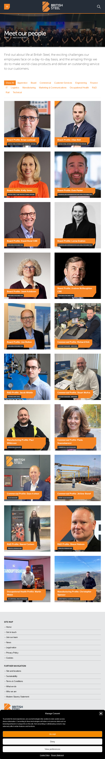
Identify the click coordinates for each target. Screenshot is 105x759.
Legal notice (11, 647)
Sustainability (11, 676)
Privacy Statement (57, 755)
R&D (94, 87)
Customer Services (63, 83)
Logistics (15, 87)
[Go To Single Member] (27, 124)
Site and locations (13, 671)
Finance (94, 83)
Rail (8, 92)
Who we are (11, 691)
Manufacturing (29, 87)
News (8, 642)
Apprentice (22, 83)
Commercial (45, 83)
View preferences (52, 749)
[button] (101, 713)
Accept (52, 734)
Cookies (9, 658)
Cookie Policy (45, 755)
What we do (11, 686)
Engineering (81, 83)
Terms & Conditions (14, 681)
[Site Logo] (52, 6)
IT (7, 87)
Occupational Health (79, 87)
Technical (17, 92)
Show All (10, 83)
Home (8, 627)
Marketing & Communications (52, 87)
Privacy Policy (12, 652)
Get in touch (11, 632)
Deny (52, 741)
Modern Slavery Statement (17, 696)
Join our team (12, 637)
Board (34, 83)
